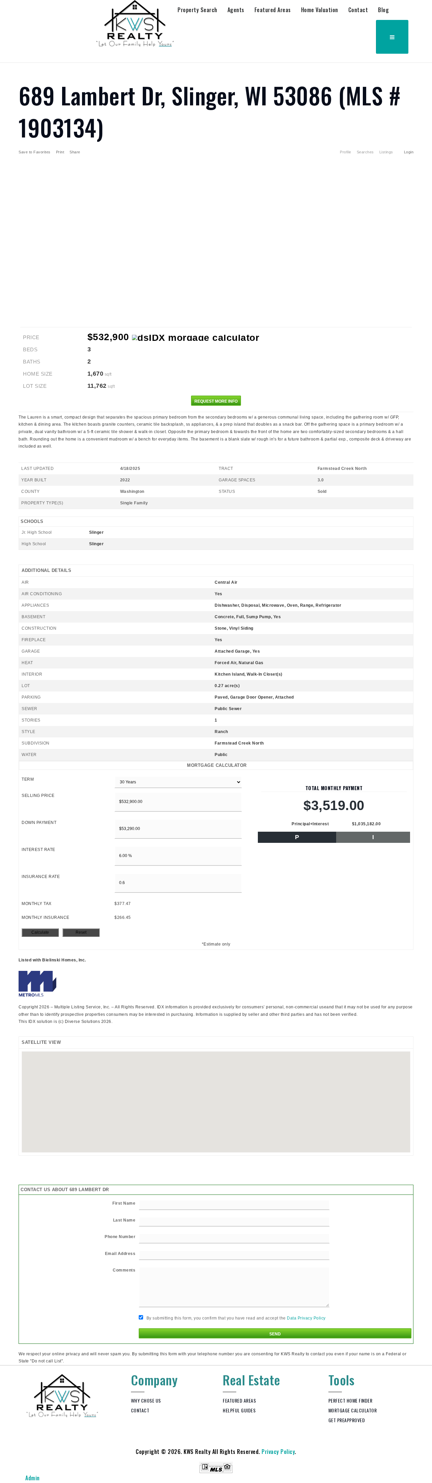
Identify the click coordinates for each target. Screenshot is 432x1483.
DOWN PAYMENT (39, 822)
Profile (345, 152)
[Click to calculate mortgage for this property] (195, 338)
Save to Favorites (35, 152)
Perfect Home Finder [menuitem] (350, 1400)
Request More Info (216, 401)
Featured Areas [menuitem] (272, 10)
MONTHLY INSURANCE (46, 917)
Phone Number (120, 1236)
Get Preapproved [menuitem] (346, 1420)
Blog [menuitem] (383, 10)
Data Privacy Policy (306, 1318)
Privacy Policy (278, 1452)
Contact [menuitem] (358, 10)
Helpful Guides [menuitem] (239, 1410)
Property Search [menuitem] (197, 10)
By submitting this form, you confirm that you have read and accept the (235, 1318)
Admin (32, 1478)
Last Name (124, 1220)
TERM (28, 779)
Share (75, 152)
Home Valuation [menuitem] (319, 10)
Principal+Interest (310, 824)
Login (409, 152)
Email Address (120, 1253)
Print (60, 152)
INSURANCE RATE (41, 876)
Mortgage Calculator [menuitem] (352, 1410)
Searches (365, 152)
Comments (124, 1270)
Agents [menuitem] (235, 10)
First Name (123, 1203)
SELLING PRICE (38, 795)
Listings (386, 152)
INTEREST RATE (38, 849)
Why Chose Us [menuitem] (146, 1400)
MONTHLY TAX (37, 903)
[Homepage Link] (135, 23)
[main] (216, 714)
